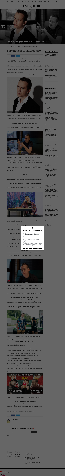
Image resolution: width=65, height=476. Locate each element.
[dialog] (32, 238)
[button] (32, 238)
